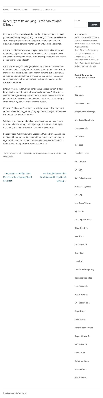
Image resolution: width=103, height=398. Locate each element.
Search (77, 20)
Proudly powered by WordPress (15, 393)
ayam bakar (58, 153)
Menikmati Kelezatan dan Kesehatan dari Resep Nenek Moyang (53, 177)
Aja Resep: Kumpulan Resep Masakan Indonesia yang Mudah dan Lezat (17, 177)
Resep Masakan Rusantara (44, 9)
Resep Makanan (20, 9)
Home (5, 9)
